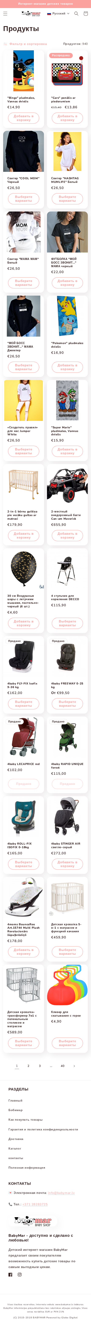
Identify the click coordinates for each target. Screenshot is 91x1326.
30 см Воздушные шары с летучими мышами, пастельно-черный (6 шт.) (23, 601)
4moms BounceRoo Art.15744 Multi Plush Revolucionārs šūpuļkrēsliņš (23, 930)
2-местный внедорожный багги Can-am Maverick (66, 515)
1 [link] (17, 1066)
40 (62, 1066)
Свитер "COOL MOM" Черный (23, 180)
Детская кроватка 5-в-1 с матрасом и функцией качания (66, 928)
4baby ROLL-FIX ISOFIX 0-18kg (19, 845)
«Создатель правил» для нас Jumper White (22, 431)
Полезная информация (26, 1168)
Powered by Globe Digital (62, 1317)
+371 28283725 (35, 1204)
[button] (5, 13)
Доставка (15, 1139)
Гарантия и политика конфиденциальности (43, 1129)
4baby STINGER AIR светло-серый (65, 845)
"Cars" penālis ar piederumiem (63, 99)
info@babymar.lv (61, 1193)
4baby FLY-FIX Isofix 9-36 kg (22, 685)
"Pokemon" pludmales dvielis (67, 345)
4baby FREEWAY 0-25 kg (67, 685)
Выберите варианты (23, 199)
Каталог (14, 1149)
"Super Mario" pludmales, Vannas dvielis (64, 431)
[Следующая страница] (74, 1066)
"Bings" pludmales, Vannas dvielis (21, 99)
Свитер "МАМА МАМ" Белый (23, 261)
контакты (15, 1158)
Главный (15, 1101)
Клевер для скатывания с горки (66, 1014)
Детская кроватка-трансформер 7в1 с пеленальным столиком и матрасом (22, 1019)
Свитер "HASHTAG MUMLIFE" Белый (65, 180)
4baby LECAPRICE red (23, 764)
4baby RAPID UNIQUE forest (67, 766)
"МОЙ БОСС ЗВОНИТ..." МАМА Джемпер (20, 346)
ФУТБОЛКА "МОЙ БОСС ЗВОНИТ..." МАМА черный (64, 262)
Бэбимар (15, 1110)
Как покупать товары (25, 1120)
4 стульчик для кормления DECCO (65, 597)
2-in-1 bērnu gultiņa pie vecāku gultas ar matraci (22, 515)
